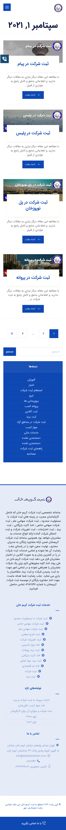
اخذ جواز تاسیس (31, 645)
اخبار (31, 385)
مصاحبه (31, 454)
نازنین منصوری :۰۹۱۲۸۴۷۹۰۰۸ (31, 766)
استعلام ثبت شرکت (31, 390)
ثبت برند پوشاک (31, 650)
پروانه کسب (31, 406)
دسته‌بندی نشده (31, 438)
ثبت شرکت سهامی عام (31, 629)
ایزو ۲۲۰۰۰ (31, 716)
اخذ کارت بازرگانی (30, 655)
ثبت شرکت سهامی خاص (30, 624)
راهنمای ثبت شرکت (31, 448)
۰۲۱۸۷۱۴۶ (31, 761)
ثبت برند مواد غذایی (31, 661)
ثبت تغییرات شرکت (30, 640)
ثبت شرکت (31, 671)
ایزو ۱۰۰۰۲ (31, 722)
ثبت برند (31, 417)
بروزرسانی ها (31, 401)
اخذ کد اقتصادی (30, 666)
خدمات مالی (31, 433)
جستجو (9, 352)
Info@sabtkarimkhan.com (31, 756)
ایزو (31, 396)
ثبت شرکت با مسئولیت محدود (31, 618)
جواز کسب (31, 427)
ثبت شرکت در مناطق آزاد (31, 422)
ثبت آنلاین (31, 411)
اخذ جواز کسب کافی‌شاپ (31, 705)
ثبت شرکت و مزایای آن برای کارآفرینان (31, 711)
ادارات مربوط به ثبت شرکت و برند (31, 700)
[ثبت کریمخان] (58, 8)
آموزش (31, 380)
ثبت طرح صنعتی (30, 634)
